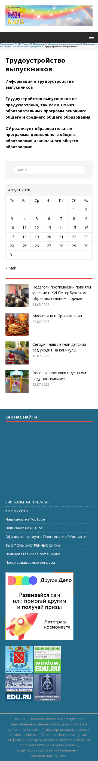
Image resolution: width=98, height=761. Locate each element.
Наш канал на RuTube (24, 527)
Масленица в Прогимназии (57, 315)
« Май (10, 268)
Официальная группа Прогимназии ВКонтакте (45, 536)
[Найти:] (49, 170)
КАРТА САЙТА (16, 510)
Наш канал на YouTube (25, 519)
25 (24, 245)
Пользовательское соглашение (32, 553)
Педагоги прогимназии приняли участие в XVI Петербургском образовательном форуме (61, 292)
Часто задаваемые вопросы (30, 562)
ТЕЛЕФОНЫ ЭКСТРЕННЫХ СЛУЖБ (33, 545)
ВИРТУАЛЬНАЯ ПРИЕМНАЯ (27, 502)
